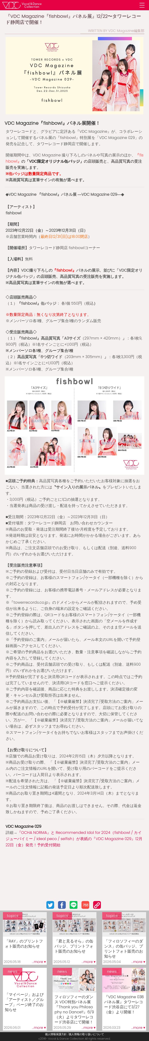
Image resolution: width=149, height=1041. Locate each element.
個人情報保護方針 (56, 1034)
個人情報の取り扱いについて (86, 1034)
